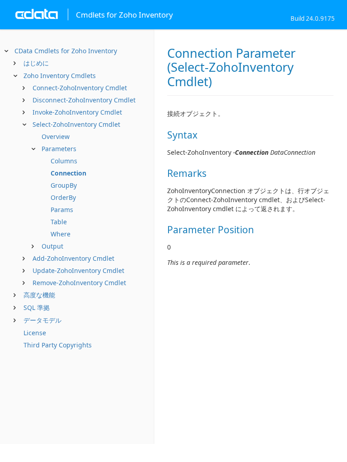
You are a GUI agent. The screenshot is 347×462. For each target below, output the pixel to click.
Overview (56, 136)
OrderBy (63, 197)
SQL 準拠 (36, 307)
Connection (68, 173)
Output (52, 246)
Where (60, 234)
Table (59, 221)
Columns (64, 161)
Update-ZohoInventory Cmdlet (78, 270)
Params (62, 209)
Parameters (59, 148)
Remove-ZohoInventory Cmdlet (79, 282)
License (34, 332)
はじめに (36, 63)
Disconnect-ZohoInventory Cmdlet (84, 100)
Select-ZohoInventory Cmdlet (76, 124)
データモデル (42, 320)
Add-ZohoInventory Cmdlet (73, 258)
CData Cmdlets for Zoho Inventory (65, 50)
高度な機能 (39, 295)
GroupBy (64, 185)
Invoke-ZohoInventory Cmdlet (77, 112)
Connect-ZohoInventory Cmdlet (80, 87)
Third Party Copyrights (57, 345)
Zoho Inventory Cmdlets (59, 75)
